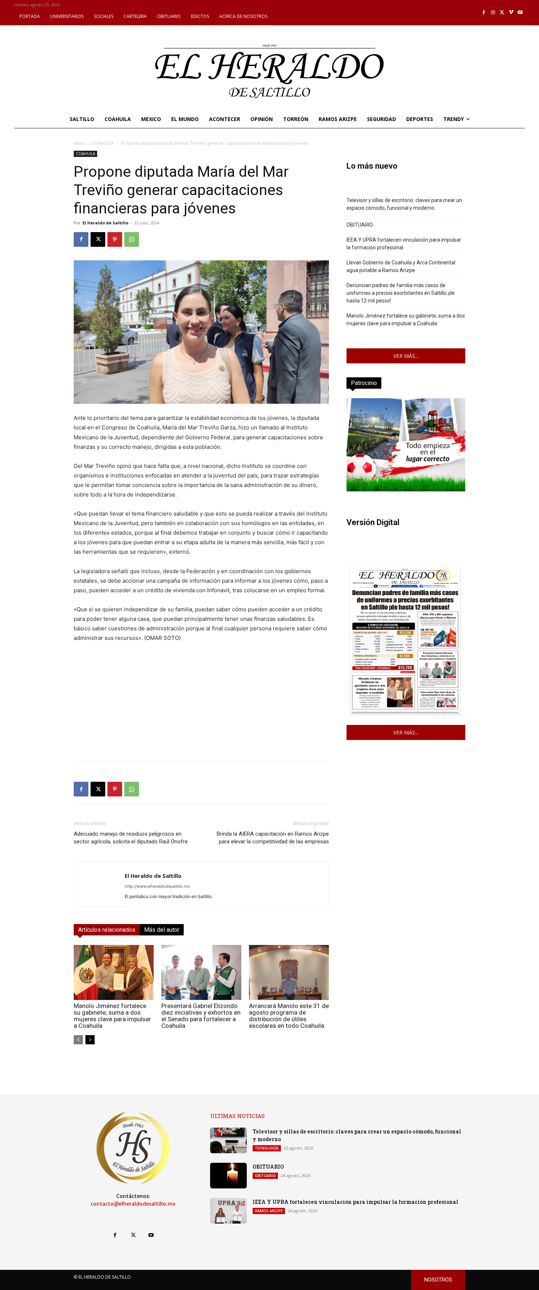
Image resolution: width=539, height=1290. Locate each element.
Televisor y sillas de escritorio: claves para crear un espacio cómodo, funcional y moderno (404, 204)
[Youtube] (520, 12)
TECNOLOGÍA (267, 1148)
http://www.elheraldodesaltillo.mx (157, 886)
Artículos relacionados (106, 929)
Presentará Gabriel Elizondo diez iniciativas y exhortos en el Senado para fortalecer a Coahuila (201, 1015)
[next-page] (90, 1039)
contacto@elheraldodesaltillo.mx (133, 1204)
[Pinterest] (114, 239)
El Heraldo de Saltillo (105, 223)
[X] (502, 12)
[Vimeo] (511, 12)
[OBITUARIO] (228, 1175)
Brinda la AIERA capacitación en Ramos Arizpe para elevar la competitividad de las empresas (273, 838)
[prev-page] (78, 1039)
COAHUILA (103, 143)
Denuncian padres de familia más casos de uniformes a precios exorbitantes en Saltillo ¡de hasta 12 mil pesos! (400, 293)
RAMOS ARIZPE (269, 1210)
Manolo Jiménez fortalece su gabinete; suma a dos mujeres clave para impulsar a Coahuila (112, 1015)
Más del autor (161, 929)
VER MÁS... (405, 355)
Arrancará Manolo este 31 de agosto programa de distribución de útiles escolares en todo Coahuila (289, 1015)
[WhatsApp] (131, 239)
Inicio (79, 143)
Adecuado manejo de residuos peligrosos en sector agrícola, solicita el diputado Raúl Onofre (131, 838)
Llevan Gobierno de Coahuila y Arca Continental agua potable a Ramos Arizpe (400, 266)
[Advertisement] (201, 703)
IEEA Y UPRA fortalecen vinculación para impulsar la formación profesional (403, 243)
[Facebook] (484, 12)
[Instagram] (493, 12)
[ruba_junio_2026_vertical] (405, 489)
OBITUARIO (359, 225)
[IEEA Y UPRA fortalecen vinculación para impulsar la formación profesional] (228, 1211)
